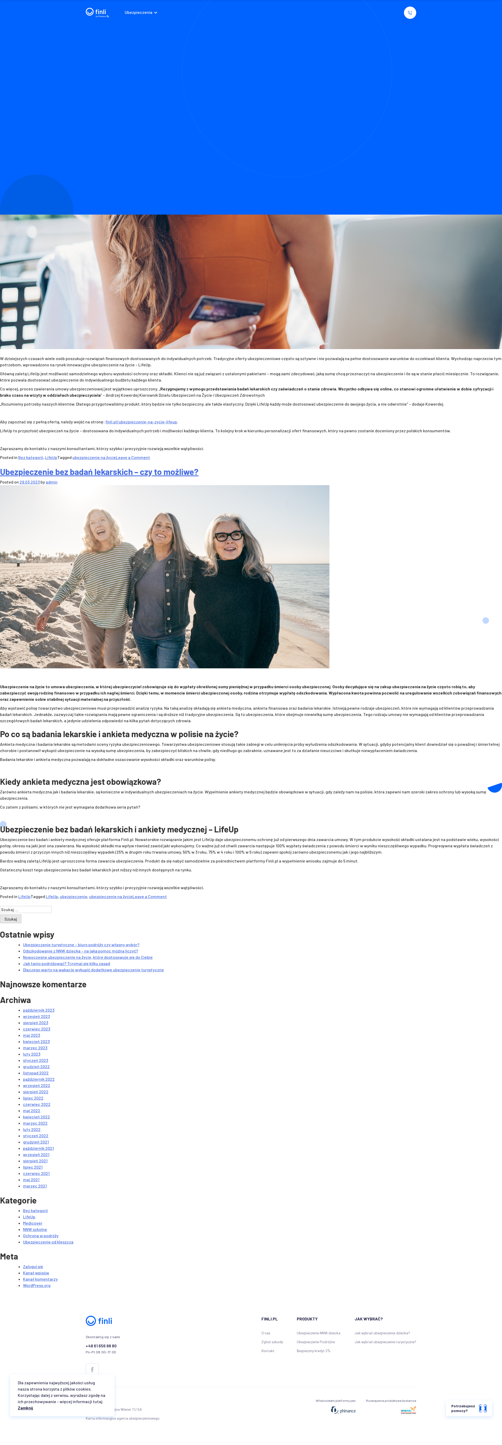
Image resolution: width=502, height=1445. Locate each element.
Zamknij (25, 1407)
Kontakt (268, 1350)
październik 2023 (38, 1009)
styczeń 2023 (35, 1060)
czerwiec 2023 (36, 1028)
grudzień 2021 (36, 1141)
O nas (265, 1333)
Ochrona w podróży (41, 1235)
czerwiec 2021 (36, 1173)
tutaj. (98, 1401)
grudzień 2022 (36, 1066)
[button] (142, 12)
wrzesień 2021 (36, 1154)
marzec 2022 (35, 1123)
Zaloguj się (33, 1266)
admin (52, 481)
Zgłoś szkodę (272, 1342)
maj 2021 (31, 1179)
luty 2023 (31, 1053)
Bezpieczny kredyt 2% (313, 1350)
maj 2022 (31, 1110)
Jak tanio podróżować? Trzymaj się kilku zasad (66, 963)
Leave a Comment (133, 457)
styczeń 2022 (35, 1135)
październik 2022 (39, 1079)
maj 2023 (31, 1035)
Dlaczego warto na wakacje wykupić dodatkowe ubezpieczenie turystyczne (93, 969)
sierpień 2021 (35, 1160)
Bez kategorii (30, 457)
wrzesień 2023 (36, 1016)
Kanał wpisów (36, 1272)
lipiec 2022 (33, 1097)
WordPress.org (36, 1285)
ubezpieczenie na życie (94, 457)
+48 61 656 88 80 (101, 1345)
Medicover (32, 1222)
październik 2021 (38, 1148)
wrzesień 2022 (36, 1085)
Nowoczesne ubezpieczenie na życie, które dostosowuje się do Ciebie (88, 957)
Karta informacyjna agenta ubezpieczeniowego (122, 1418)
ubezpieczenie (73, 896)
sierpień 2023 (35, 1022)
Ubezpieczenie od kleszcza (48, 1241)
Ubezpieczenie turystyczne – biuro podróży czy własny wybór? (81, 944)
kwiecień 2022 (36, 1116)
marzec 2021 (35, 1185)
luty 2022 (32, 1129)
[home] (97, 13)
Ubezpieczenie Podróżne (316, 1342)
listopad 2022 (36, 1072)
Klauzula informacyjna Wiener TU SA (114, 1409)
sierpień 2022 (35, 1091)
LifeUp (51, 457)
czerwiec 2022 (36, 1104)
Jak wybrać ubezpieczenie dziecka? (382, 1333)
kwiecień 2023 (36, 1041)
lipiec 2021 (33, 1166)
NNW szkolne (35, 1229)
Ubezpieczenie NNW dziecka (318, 1333)
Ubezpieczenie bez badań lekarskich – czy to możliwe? (99, 472)
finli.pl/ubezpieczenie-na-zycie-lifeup (141, 421)
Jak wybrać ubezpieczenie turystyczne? (385, 1342)
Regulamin (94, 1400)
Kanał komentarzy (40, 1278)
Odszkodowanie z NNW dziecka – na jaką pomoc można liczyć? (80, 950)
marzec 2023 (35, 1047)
